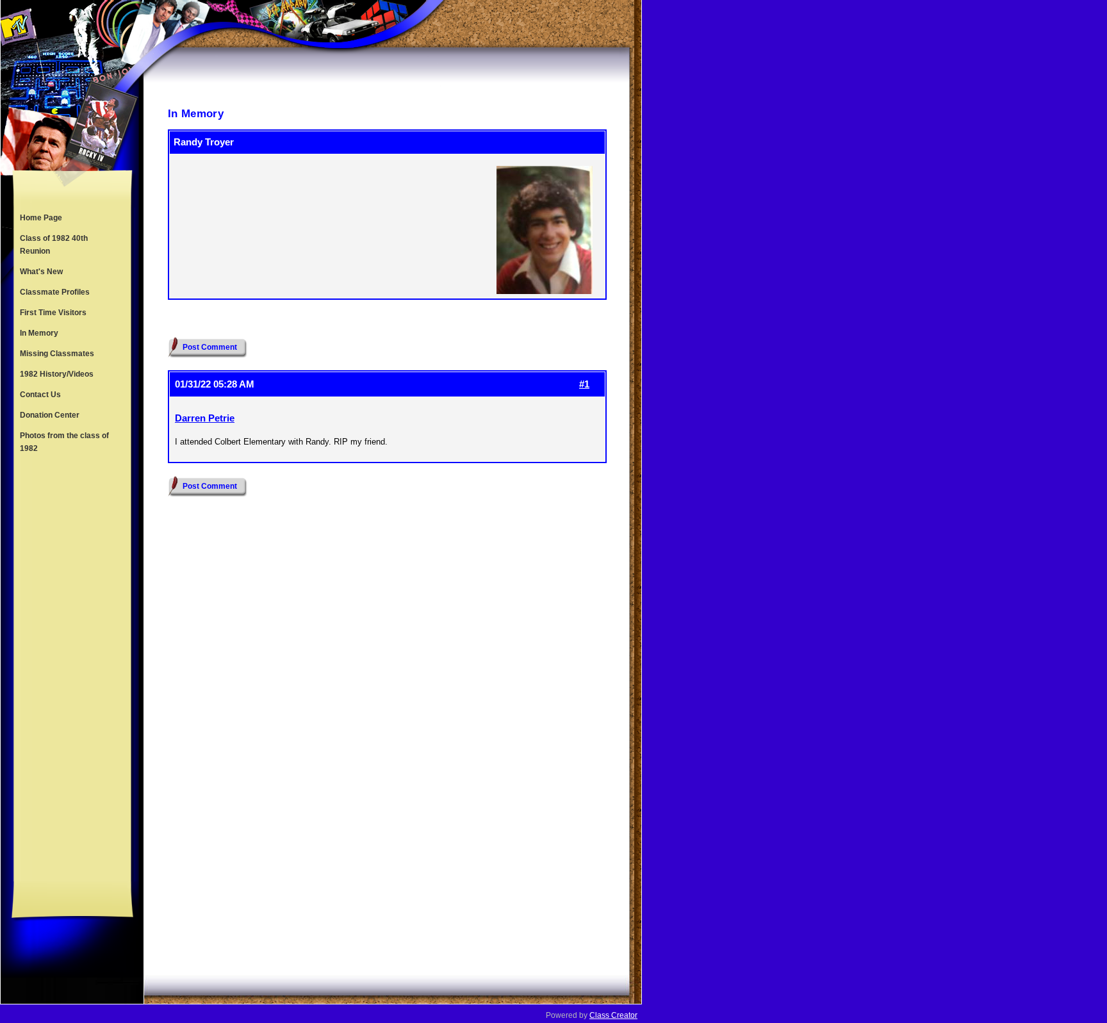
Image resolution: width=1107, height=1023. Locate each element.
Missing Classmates (57, 353)
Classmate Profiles (55, 292)
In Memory (39, 333)
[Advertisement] (72, 670)
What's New (41, 271)
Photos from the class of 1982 (64, 442)
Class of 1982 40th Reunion (54, 245)
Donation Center (49, 415)
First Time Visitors (53, 312)
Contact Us (40, 394)
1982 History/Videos (57, 374)
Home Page (41, 217)
